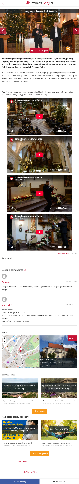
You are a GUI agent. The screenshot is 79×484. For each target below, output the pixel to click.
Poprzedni (3, 31)
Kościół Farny (47, 359)
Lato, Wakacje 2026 (59, 429)
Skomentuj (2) (41, 50)
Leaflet (21, 367)
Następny (76, 31)
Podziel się (21, 481)
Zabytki (72, 338)
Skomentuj (60, 481)
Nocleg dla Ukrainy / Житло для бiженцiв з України (20, 429)
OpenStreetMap (29, 367)
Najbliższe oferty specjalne (16, 416)
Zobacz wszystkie (39, 453)
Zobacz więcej (39, 411)
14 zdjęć (74, 48)
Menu (76, 3)
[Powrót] (3, 3)
